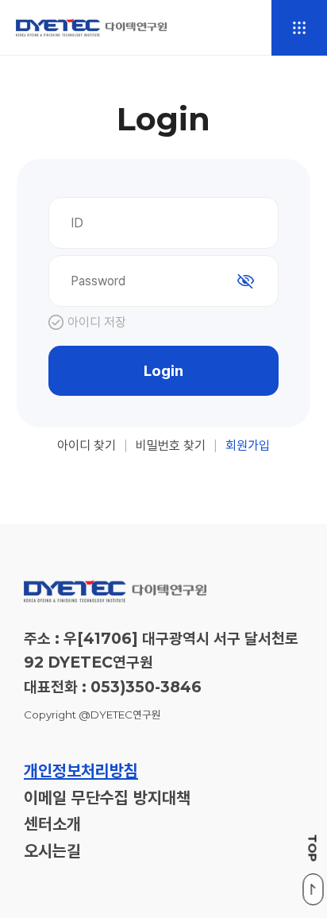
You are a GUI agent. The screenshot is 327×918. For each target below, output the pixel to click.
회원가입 (247, 445)
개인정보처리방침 (81, 771)
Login (163, 371)
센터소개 (52, 824)
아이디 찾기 (86, 445)
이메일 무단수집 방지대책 (107, 798)
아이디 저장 (96, 322)
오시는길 (52, 851)
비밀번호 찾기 (171, 445)
